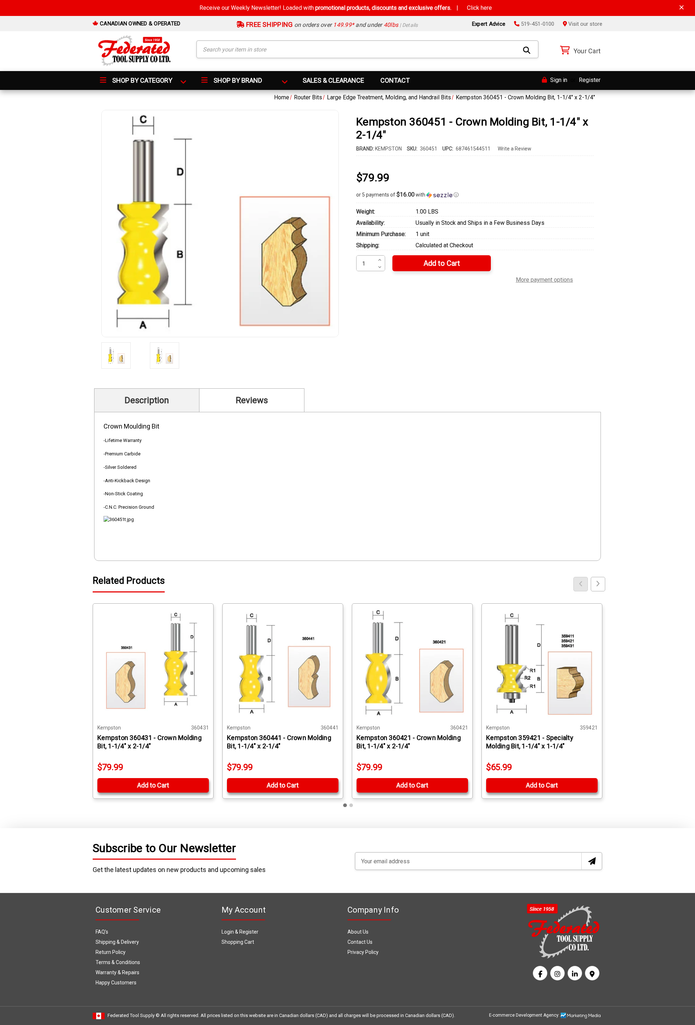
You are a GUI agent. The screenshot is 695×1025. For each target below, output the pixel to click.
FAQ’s (102, 932)
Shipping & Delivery (117, 942)
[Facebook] (540, 973)
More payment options (544, 278)
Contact (395, 80)
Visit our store (584, 24)
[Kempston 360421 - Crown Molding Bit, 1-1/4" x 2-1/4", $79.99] (412, 663)
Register (590, 80)
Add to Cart (153, 785)
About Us (358, 932)
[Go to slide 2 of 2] (351, 805)
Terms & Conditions (118, 962)
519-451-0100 (536, 24)
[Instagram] (557, 973)
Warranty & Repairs (117, 972)
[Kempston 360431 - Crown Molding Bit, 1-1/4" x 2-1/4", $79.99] (153, 663)
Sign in (558, 80)
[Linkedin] (575, 973)
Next (598, 584)
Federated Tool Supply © (133, 1015)
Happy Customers (116, 982)
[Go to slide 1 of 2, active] (345, 805)
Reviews (252, 400)
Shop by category (141, 80)
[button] (475, 194)
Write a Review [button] (514, 149)
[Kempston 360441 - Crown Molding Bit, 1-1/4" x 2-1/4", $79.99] (282, 663)
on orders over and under (331, 24)
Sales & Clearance (333, 80)
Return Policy (111, 952)
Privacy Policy (363, 952)
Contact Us (360, 942)
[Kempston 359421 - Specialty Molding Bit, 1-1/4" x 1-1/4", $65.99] (541, 663)
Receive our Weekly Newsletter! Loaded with (345, 7)
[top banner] (682, 7)
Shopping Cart (238, 942)
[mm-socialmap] (592, 973)
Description (147, 400)
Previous (580, 584)
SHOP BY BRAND (237, 80)
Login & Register (240, 932)
